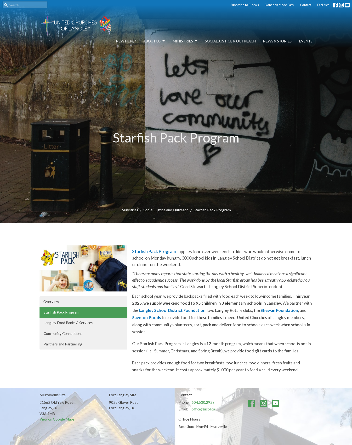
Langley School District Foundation (172, 310)
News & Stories (277, 41)
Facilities (323, 5)
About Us (152, 41)
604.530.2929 (203, 402)
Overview (51, 301)
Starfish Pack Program (61, 312)
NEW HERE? (126, 41)
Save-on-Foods (146, 317)
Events (305, 41)
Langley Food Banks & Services (68, 322)
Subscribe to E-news (245, 5)
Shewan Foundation (279, 310)
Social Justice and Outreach (165, 210)
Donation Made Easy (279, 5)
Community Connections (63, 333)
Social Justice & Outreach (230, 41)
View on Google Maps (57, 419)
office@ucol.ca (203, 409)
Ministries (183, 41)
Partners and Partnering (63, 344)
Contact (305, 5)
